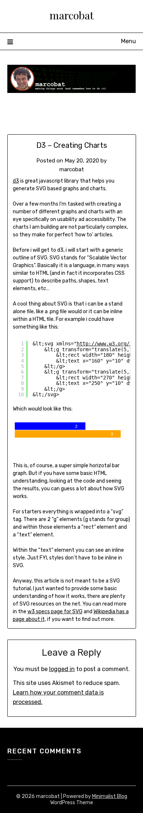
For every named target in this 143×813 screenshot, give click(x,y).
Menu (128, 41)
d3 (16, 181)
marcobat (72, 15)
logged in (62, 669)
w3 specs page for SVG (54, 611)
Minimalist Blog (109, 796)
